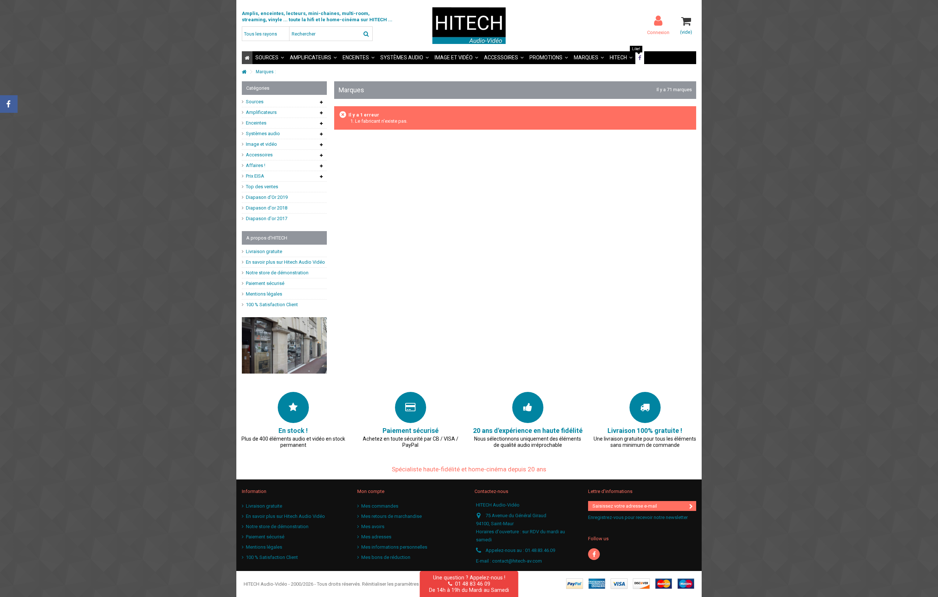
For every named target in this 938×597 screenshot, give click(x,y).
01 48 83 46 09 (471, 584)
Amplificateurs (261, 112)
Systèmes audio (263, 133)
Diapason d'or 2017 (266, 218)
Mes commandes (379, 506)
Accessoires (259, 154)
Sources (254, 101)
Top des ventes (262, 186)
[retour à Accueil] (244, 72)
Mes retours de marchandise (391, 516)
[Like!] (639, 57)
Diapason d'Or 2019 (267, 197)
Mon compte (370, 491)
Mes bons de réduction (385, 557)
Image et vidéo (261, 144)
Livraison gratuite (264, 251)
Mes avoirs (372, 526)
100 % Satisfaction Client (272, 304)
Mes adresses (376, 536)
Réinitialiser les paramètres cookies (399, 584)
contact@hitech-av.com (517, 561)
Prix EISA (255, 176)
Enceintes (256, 123)
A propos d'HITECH (266, 238)
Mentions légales (264, 294)
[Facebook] (594, 554)
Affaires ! (255, 165)
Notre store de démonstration (277, 272)
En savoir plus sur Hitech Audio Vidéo (285, 262)
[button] (269, 57)
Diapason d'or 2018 (266, 208)
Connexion (658, 32)
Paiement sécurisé (265, 283)
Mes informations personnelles (394, 547)
